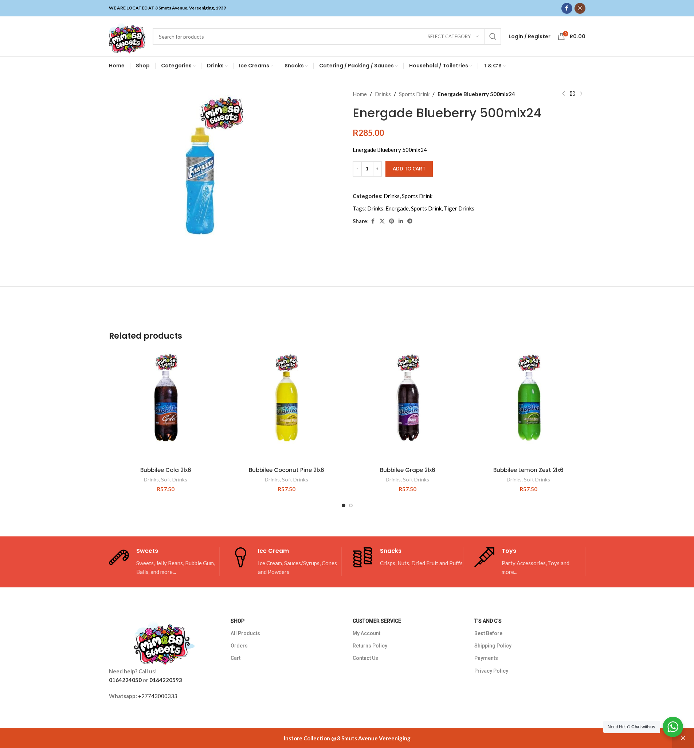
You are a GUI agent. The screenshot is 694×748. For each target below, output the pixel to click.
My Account (366, 633)
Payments (486, 658)
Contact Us (365, 658)
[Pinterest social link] (391, 221)
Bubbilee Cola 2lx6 (165, 470)
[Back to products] (572, 94)
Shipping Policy (492, 646)
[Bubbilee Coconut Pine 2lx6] (287, 406)
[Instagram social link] (580, 8)
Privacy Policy (491, 671)
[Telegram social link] (410, 221)
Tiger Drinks (459, 208)
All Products (245, 633)
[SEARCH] (493, 36)
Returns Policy (370, 646)
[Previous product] (563, 94)
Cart (235, 658)
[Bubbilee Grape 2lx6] (407, 406)
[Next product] (581, 94)
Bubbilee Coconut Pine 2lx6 (286, 470)
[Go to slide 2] (351, 505)
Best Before (488, 633)
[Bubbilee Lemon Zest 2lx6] (528, 406)
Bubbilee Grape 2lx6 (407, 470)
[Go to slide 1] (343, 505)
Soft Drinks (174, 479)
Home (360, 94)
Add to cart (409, 169)
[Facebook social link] (566, 8)
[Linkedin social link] (400, 221)
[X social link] (382, 221)
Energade (397, 208)
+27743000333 (157, 696)
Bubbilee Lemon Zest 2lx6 (528, 470)
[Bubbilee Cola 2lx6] (166, 406)
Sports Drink (414, 94)
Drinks (383, 94)
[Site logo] (127, 35)
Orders (239, 646)
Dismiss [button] (683, 738)
